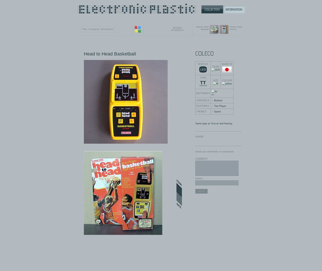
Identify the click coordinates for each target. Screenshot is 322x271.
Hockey (228, 123)
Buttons (218, 100)
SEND (201, 191)
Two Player (220, 106)
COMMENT (201, 158)
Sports (217, 111)
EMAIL (199, 178)
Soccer (215, 123)
